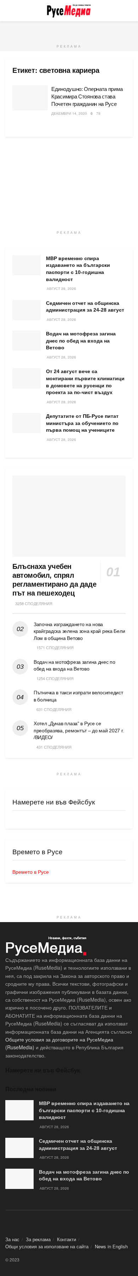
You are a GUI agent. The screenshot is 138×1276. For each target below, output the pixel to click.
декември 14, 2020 (69, 113)
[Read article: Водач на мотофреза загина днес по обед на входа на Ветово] (26, 340)
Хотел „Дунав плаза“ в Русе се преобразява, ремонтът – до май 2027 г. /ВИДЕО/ (78, 730)
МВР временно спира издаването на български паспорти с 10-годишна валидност (84, 1110)
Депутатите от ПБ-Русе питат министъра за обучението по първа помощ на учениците (82, 423)
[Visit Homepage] (69, 11)
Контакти (66, 1239)
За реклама (38, 1239)
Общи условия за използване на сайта (46, 1246)
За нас (12, 1239)
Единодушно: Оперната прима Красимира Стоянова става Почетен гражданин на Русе (86, 96)
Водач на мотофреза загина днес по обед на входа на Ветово (81, 340)
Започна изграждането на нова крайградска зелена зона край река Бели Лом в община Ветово (79, 631)
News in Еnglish (111, 1246)
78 (98, 113)
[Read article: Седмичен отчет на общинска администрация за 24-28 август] (26, 310)
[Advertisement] (69, 30)
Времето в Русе (30, 871)
